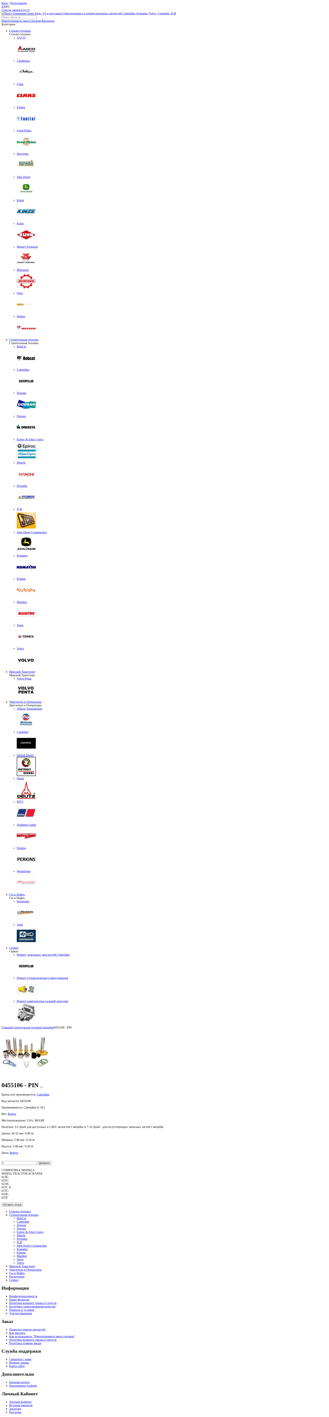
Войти (12, 1114)
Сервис (14, 947)
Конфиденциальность (23, 1296)
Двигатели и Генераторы (25, 701)
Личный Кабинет (20, 1401)
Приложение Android (23, 1385)
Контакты (48, 20)
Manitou (22, 1256)
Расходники (17, 1276)
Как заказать (17, 1333)
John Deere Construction (32, 1245)
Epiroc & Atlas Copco (30, 1232)
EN (4, 6)
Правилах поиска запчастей (27, 1329)
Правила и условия (21, 1310)
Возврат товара (19, 1362)
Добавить (44, 1163)
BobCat (21, 1218)
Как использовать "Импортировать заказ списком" (42, 1336)
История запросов (21, 1405)
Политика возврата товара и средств (33, 1303)
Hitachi (21, 1235)
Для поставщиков (20, 1313)
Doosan (21, 1225)
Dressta (21, 1228)
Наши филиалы (19, 1299)
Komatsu (22, 1249)
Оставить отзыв (12, 1204)
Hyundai (22, 1238)
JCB (19, 1242)
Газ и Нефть (17, 894)
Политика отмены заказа (25, 1343)
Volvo (20, 1262)
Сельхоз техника (20, 30)
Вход (5, 3)
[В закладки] (41, 1087)
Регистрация (18, 3)
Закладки (15, 1408)
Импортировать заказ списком (21, 20)
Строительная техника (23, 339)
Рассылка (15, 1412)
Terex (20, 1259)
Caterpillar (23, 1221)
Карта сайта (17, 1366)
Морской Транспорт (22, 671)
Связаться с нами (20, 1359)
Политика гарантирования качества (32, 1306)
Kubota (21, 1252)
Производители (19, 1382)
